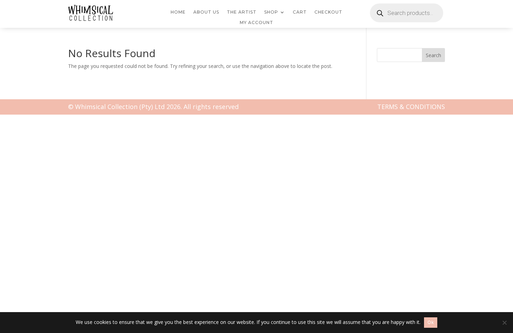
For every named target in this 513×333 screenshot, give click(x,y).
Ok (431, 322)
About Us (206, 12)
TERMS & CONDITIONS (411, 106)
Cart (300, 12)
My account (256, 22)
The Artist (241, 12)
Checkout (328, 12)
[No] (504, 322)
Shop (271, 12)
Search (433, 55)
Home (178, 12)
